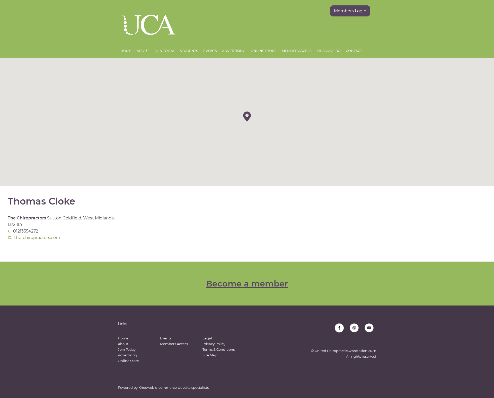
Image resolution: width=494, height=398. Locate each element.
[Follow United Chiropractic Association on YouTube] (369, 327)
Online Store (264, 51)
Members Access (174, 344)
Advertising (233, 51)
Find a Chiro (329, 51)
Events (210, 51)
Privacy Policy (213, 344)
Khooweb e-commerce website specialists (173, 387)
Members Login (350, 10)
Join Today (164, 51)
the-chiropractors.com (37, 237)
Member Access (297, 51)
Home (125, 51)
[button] (247, 116)
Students (189, 51)
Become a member (247, 284)
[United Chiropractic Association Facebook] (339, 327)
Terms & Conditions (218, 349)
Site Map (209, 355)
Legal (207, 338)
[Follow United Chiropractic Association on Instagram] (354, 327)
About (143, 51)
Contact (354, 51)
